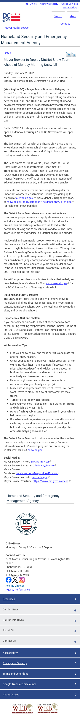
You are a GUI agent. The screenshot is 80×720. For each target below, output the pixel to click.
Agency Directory (49, 3)
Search (58, 16)
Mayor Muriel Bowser (17, 27)
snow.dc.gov (35, 450)
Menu (73, 16)
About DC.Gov (11, 694)
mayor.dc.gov (39, 477)
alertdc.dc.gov (24, 198)
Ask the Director (15, 585)
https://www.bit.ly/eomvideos (50, 481)
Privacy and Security (15, 663)
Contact (65, 23)
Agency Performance (18, 589)
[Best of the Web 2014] (22, 713)
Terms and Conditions (15, 673)
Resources (9, 599)
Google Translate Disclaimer (19, 684)
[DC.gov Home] (11, 21)
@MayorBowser (39, 461)
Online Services (69, 3)
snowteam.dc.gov (56, 283)
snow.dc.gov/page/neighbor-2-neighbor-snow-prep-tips (39, 202)
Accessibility (70, 7)
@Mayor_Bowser (44, 465)
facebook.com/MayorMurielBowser (37, 473)
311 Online (31, 3)
